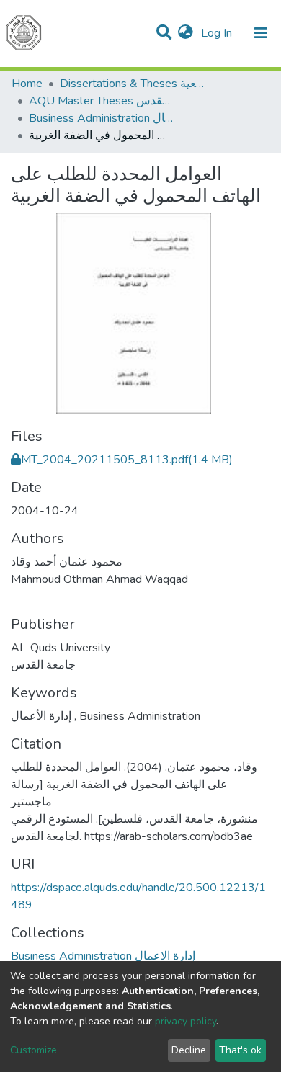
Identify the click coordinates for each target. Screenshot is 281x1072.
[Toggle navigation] (261, 33)
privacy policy (185, 1021)
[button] (185, 33)
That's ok (240, 1050)
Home (27, 83)
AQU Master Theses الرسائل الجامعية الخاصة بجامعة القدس (101, 101)
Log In (218, 33)
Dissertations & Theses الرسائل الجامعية (132, 83)
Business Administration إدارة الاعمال (101, 118)
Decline (188, 1050)
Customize (33, 1050)
